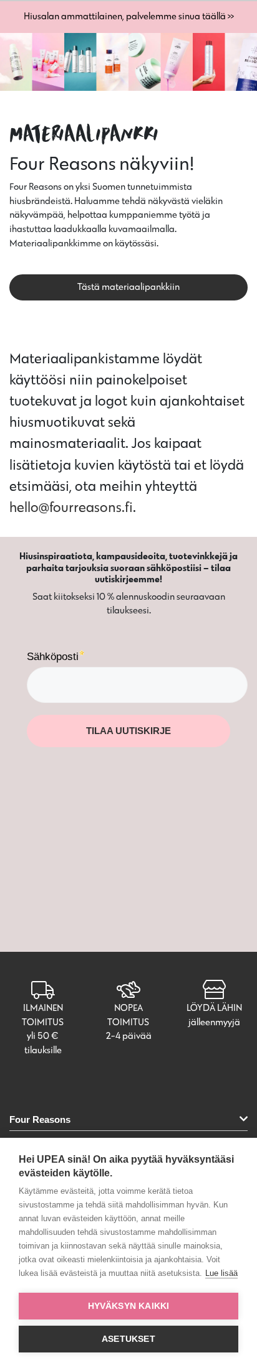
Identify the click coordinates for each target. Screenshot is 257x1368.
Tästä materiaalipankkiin (128, 286)
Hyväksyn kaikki (129, 1306)
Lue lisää (221, 1273)
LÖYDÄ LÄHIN (214, 1007)
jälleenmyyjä (214, 1022)
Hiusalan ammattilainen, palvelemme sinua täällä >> (129, 16)
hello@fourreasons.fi (71, 507)
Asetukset (128, 1339)
